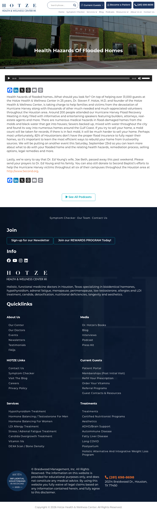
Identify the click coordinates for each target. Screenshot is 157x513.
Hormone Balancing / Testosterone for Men (38, 416)
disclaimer (48, 492)
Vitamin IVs (16, 441)
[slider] (146, 78)
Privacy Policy (18, 388)
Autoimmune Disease (97, 431)
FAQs (12, 350)
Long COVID (90, 441)
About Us (135, 12)
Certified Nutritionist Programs (103, 416)
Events (13, 335)
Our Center (16, 325)
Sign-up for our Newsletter (30, 240)
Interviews (89, 335)
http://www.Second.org (22, 171)
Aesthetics (89, 421)
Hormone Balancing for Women (31, 421)
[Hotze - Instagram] (21, 256)
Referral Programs (94, 388)
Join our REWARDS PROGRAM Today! (84, 240)
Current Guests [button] (92, 5)
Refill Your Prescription (98, 378)
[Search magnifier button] (75, 5)
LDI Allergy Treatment (24, 426)
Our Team (83, 218)
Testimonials (17, 345)
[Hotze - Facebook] (9, 256)
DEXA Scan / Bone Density (26, 446)
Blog (101, 12)
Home (62, 12)
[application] (78, 78)
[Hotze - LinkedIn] (26, 256)
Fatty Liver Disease (95, 436)
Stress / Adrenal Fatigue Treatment (33, 431)
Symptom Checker (76, 12)
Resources (121, 12)
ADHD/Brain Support (96, 426)
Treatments (90, 411)
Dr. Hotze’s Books (94, 325)
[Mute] (139, 78)
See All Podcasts (80, 197)
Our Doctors (17, 330)
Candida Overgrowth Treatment (30, 436)
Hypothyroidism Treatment (27, 411)
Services (91, 12)
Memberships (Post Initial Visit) (103, 373)
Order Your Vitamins (96, 383)
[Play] (8, 78)
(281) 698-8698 (145, 5)
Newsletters (17, 340)
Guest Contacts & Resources (101, 393)
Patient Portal (91, 368)
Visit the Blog (18, 378)
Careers (14, 383)
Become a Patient (119, 5)
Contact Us (149, 12)
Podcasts (110, 12)
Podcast (87, 340)
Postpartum (90, 446)
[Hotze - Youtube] (15, 256)
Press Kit (88, 345)
